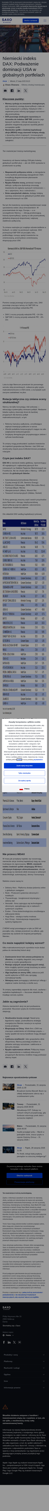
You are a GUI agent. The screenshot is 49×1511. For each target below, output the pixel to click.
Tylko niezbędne (24, 773)
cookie (35, 760)
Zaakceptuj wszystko (24, 766)
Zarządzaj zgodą (24, 781)
